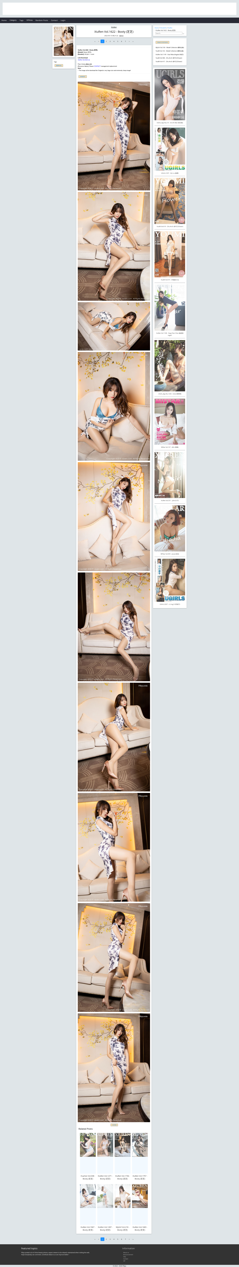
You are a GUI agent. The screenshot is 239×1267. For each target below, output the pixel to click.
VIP (124, 1261)
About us (126, 1252)
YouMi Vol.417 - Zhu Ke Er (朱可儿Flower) (169, 61)
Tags (22, 20)
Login (63, 20)
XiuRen (114, 27)
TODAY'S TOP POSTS (162, 42)
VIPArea (30, 20)
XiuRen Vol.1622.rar (84, 60)
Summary (82, 76)
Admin (121, 36)
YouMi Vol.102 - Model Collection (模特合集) (170, 51)
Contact (54, 20)
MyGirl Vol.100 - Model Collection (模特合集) (170, 47)
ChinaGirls (163, 28)
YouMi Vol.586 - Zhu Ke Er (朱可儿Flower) (169, 58)
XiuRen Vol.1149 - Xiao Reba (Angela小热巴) (169, 54)
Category (13, 20)
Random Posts (42, 20)
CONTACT (97, 66)
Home (4, 20)
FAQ (124, 1257)
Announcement (128, 1254)
